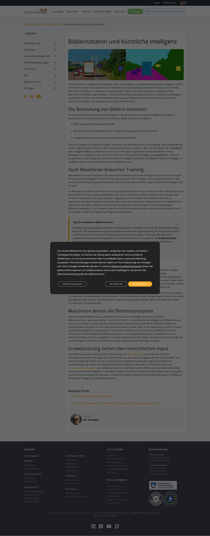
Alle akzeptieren (140, 284)
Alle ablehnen (116, 284)
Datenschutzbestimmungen (127, 266)
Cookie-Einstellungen (72, 284)
